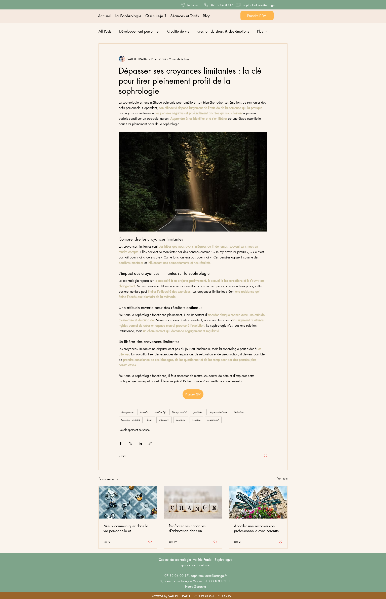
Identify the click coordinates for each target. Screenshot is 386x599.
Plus (260, 31)
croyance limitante (218, 412)
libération (239, 412)
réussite (144, 412)
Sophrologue (223, 560)
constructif (160, 412)
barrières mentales (130, 419)
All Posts (105, 31)
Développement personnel (139, 31)
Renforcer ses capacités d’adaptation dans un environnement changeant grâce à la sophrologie (189, 528)
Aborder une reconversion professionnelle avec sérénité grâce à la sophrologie (256, 528)
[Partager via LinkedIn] (140, 443)
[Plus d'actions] (265, 59)
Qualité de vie (178, 31)
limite (149, 419)
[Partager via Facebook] (120, 443)
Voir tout (282, 478)
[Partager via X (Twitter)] (130, 443)
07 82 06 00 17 (222, 5)
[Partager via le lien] (150, 443)
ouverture (180, 419)
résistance (164, 419)
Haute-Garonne (195, 587)
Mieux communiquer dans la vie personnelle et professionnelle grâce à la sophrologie (126, 528)
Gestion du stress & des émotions (223, 31)
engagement (213, 419)
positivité (198, 412)
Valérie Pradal (202, 560)
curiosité (196, 419)
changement (127, 412)
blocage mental (179, 412)
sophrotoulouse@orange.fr (260, 5)
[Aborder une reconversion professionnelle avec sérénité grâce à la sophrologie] (258, 502)
